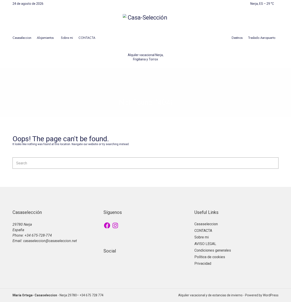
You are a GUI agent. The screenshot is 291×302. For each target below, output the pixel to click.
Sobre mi (67, 37)
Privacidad (202, 263)
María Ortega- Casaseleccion (35, 295)
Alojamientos (45, 37)
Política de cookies (209, 257)
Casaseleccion (22, 37)
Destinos (237, 37)
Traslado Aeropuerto (261, 37)
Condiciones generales (212, 250)
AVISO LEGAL (205, 244)
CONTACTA (86, 37)
